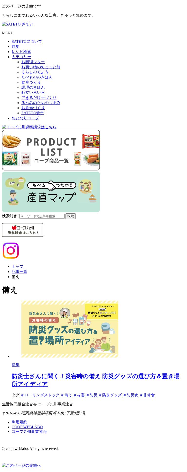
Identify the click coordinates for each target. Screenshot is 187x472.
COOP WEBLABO (27, 427)
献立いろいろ (33, 92)
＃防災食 (130, 395)
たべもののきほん (37, 77)
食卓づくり (31, 82)
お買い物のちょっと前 (40, 67)
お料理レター (33, 62)
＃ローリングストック (39, 395)
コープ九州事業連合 (29, 431)
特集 (15, 46)
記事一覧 (19, 272)
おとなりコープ (25, 118)
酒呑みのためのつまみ (40, 103)
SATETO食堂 (32, 113)
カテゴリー (21, 57)
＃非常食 (147, 395)
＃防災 (91, 395)
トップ (17, 266)
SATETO (27, 41)
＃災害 (79, 395)
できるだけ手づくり (38, 98)
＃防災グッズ (110, 395)
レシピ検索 (21, 52)
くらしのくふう (35, 72)
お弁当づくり (33, 108)
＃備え (66, 395)
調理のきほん (33, 87)
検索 (70, 216)
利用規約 (19, 422)
